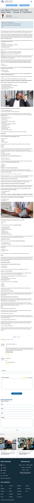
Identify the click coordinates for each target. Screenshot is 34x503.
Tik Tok (3, 465)
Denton (2, 496)
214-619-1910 (5, 475)
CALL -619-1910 (24, 5)
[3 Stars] (2, 339)
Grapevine (11, 494)
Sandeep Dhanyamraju (15, 17)
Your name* (4, 370)
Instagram (4, 470)
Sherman (27, 485)
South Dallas (28, 488)
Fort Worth (11, 485)
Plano (27, 491)
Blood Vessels (15, 167)
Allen (2, 485)
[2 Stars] (1, 339)
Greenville (11, 496)
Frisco (10, 488)
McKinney (19, 488)
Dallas (2, 494)
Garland (10, 491)
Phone (2, 408)
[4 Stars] (3, 339)
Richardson (19, 491)
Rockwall (19, 494)
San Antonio (19, 496)
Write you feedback (5, 377)
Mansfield (19, 485)
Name (2, 404)
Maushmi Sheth (3, 451)
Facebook (4, 467)
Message (2, 417)
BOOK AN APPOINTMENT (11, 5)
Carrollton (2, 491)
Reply (6, 346)
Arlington (2, 488)
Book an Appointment (6, 478)
